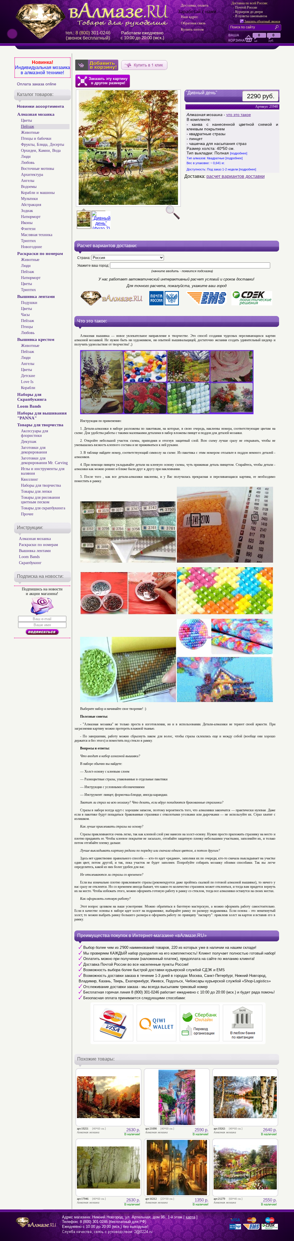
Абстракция (31, 205)
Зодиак (27, 211)
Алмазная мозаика (36, 114)
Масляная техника (36, 235)
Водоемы (28, 186)
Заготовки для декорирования (34, 449)
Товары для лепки (36, 491)
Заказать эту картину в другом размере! (108, 80)
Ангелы (27, 180)
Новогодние (31, 247)
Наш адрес (189, 17)
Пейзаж (27, 126)
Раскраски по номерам (40, 253)
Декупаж (28, 441)
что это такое (238, 114)
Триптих (28, 241)
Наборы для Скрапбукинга (32, 397)
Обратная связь (193, 23)
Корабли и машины (38, 193)
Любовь (27, 162)
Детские (28, 376)
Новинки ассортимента (40, 106)
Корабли (28, 388)
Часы (25, 315)
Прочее (27, 514)
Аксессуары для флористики (34, 433)
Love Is (27, 382)
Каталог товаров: (35, 94)
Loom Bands (29, 406)
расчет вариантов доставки (235, 176)
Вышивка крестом (35, 339)
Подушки (29, 303)
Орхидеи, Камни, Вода (41, 150)
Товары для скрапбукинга (43, 508)
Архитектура (32, 174)
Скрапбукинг (30, 563)
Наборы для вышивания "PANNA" (42, 415)
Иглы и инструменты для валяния (42, 471)
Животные (30, 132)
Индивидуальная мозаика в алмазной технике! (42, 70)
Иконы (26, 223)
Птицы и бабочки (36, 138)
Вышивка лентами (36, 296)
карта (190, 1217)
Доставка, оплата (194, 5)
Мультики (29, 199)
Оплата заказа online (36, 84)
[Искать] (278, 27)
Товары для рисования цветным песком (40, 499)
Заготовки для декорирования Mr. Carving (44, 460)
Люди (26, 156)
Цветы (26, 120)
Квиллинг (29, 479)
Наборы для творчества (41, 485)
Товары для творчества (40, 425)
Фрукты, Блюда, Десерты (42, 144)
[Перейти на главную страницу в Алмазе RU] (94, 15)
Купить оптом (192, 29)
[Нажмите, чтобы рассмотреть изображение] (128, 148)
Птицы (27, 327)
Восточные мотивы (37, 168)
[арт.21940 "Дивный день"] (101, 228)
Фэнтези (28, 229)
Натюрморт (30, 217)
